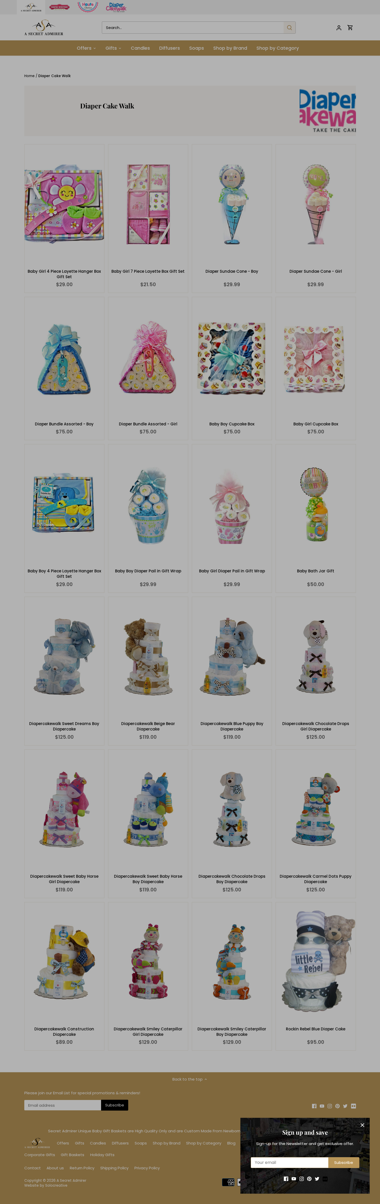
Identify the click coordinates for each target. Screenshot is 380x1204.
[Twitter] (317, 1178)
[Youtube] (294, 1178)
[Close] (362, 1125)
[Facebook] (286, 1178)
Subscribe (343, 1162)
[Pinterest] (309, 1178)
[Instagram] (301, 1178)
